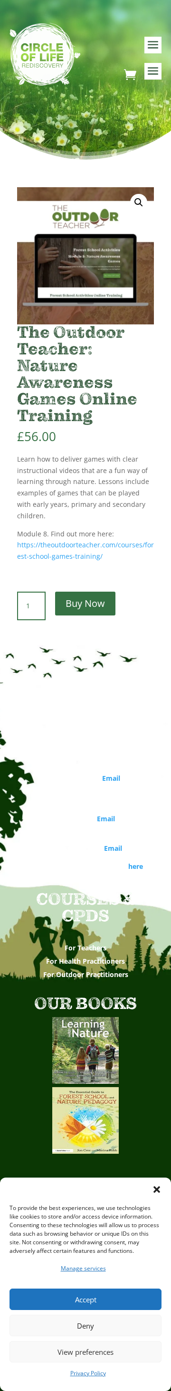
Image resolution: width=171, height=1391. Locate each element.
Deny (85, 1326)
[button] (157, 1189)
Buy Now (85, 603)
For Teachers (85, 947)
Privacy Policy (88, 1373)
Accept (85, 1299)
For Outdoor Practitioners (85, 974)
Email (111, 778)
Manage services (83, 1268)
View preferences (85, 1352)
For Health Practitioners (85, 961)
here (135, 866)
